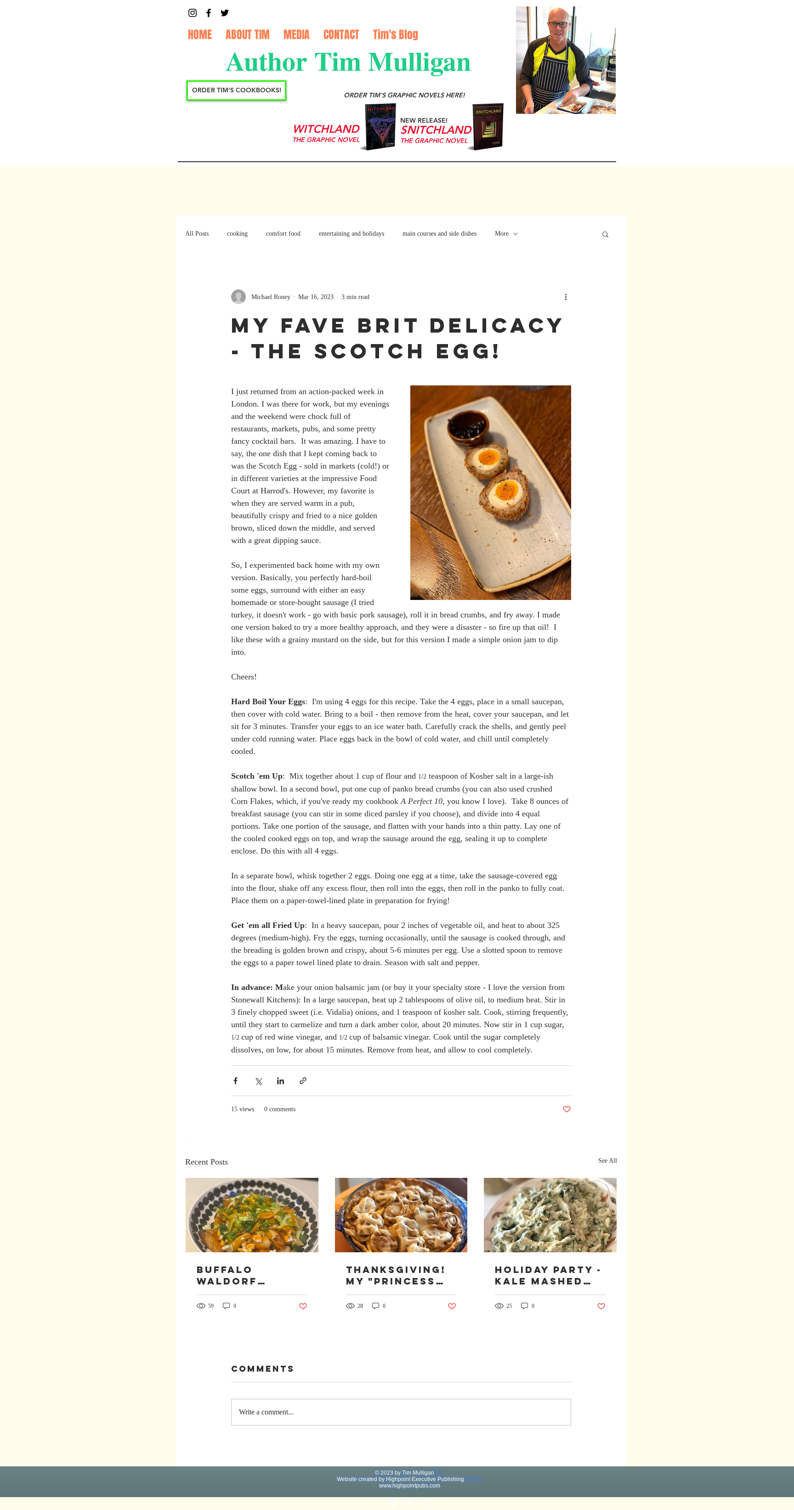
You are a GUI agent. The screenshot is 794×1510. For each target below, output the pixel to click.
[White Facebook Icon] (409, 1503)
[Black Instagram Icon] (192, 12)
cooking (237, 233)
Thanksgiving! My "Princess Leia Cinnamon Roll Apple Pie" (399, 1275)
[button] (605, 234)
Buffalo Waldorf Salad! (227, 1275)
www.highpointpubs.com (409, 1485)
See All (607, 1160)
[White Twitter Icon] (393, 1503)
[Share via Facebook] (235, 1080)
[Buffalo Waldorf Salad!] (252, 1215)
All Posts (197, 233)
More (502, 233)
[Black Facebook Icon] (208, 12)
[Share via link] (303, 1080)
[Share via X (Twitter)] (258, 1080)
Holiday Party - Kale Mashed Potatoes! (548, 1275)
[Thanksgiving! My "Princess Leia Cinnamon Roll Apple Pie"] (401, 1215)
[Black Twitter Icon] (224, 12)
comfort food (283, 233)
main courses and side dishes (439, 233)
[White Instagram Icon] (425, 1503)
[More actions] (565, 296)
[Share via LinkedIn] (280, 1080)
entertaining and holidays (351, 233)
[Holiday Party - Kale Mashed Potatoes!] (550, 1215)
